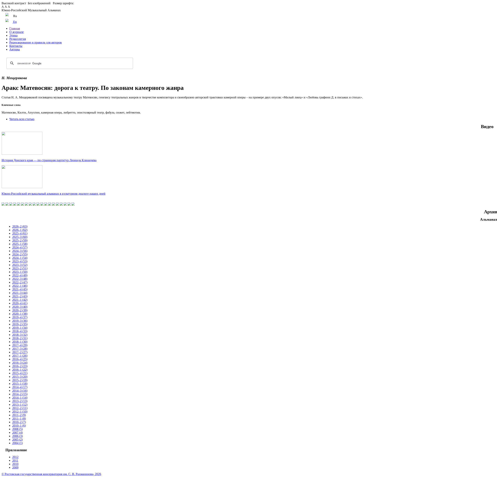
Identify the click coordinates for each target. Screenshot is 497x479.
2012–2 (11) (19, 408)
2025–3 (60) (19, 237)
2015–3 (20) (19, 376)
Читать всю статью (21, 119)
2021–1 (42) (19, 299)
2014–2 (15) (19, 394)
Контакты (15, 46)
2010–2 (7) (19, 422)
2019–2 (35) (19, 324)
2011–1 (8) (19, 418)
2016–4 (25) (19, 359)
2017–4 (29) (19, 345)
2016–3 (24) (19, 362)
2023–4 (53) (19, 261)
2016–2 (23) (19, 366)
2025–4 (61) (19, 233)
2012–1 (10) (19, 411)
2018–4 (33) (19, 331)
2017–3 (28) (19, 348)
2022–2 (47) (19, 282)
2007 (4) (17, 432)
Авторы (14, 49)
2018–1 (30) (19, 341)
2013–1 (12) (19, 404)
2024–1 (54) (19, 257)
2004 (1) (17, 443)
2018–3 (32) (19, 334)
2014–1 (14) (19, 397)
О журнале (16, 32)
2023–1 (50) (19, 271)
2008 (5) (17, 429)
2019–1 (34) (19, 327)
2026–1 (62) (19, 230)
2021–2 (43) (19, 296)
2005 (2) (17, 439)
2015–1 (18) (19, 383)
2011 (15, 460)
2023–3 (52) (19, 264)
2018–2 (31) (19, 338)
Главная (14, 28)
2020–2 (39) (19, 310)
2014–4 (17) (19, 387)
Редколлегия (17, 39)
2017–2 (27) (19, 352)
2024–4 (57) (19, 247)
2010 (15, 464)
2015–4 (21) (19, 373)
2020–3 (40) (19, 306)
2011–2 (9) (19, 415)
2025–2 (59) (19, 240)
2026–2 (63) (19, 226)
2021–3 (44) (19, 292)
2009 (15, 467)
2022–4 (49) (19, 275)
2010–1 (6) (19, 425)
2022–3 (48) (19, 278)
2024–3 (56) (19, 251)
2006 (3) (17, 436)
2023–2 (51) (19, 268)
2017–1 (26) (19, 355)
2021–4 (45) (19, 289)
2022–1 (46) (19, 285)
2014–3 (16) (19, 390)
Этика (13, 35)
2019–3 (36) (19, 320)
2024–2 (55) (19, 254)
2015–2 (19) (19, 380)
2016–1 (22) (19, 369)
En (14, 21)
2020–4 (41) (19, 303)
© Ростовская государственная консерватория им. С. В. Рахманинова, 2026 (51, 474)
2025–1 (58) (19, 244)
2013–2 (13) (19, 401)
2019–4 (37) (19, 317)
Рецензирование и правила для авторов (35, 42)
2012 (15, 457)
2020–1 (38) (19, 313)
